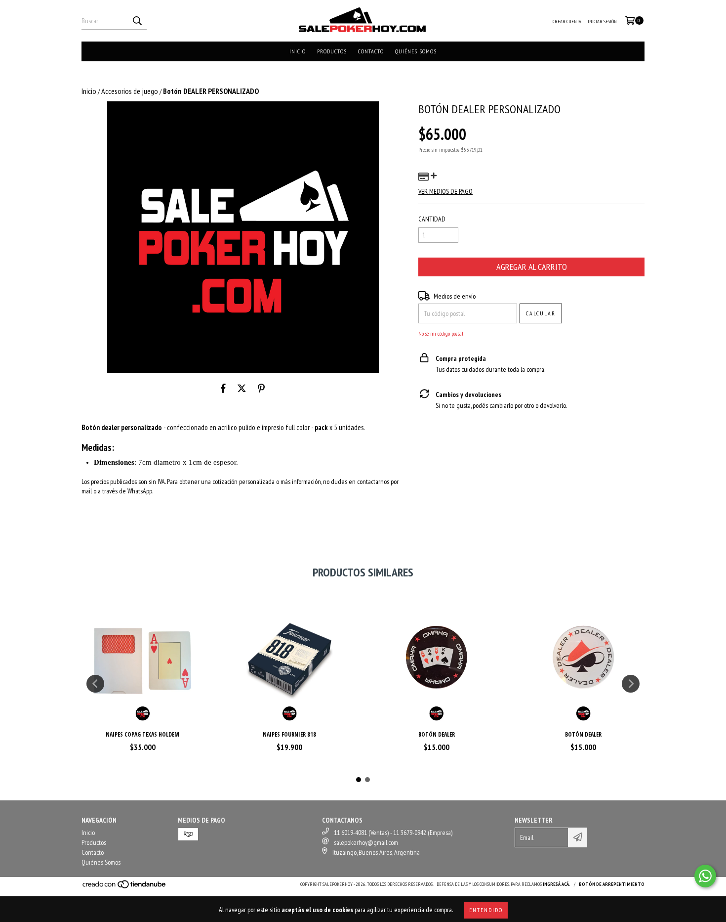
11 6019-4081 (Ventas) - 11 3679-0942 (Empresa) (393, 832)
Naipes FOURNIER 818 (289, 734)
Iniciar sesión (602, 21)
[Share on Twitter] (241, 388)
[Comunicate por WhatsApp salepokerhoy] (705, 876)
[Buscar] (137, 21)
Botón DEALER (436, 734)
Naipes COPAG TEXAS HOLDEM (142, 734)
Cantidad (431, 219)
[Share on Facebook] (223, 388)
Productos (332, 51)
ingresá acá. (556, 884)
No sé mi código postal (440, 333)
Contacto (371, 51)
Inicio (297, 51)
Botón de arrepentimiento (612, 884)
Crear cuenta (567, 21)
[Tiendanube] (124, 887)
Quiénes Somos (416, 51)
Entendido (486, 910)
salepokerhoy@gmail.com (366, 842)
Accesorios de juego (129, 91)
